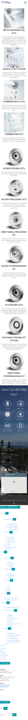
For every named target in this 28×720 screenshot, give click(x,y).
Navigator (10, 577)
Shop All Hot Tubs (9, 549)
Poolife (6, 628)
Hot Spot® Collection (13, 527)
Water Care (3, 602)
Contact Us (7, 441)
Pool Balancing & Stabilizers (14, 635)
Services (3, 645)
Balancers (10, 617)
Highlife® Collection (12, 524)
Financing (7, 419)
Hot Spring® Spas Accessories (12, 598)
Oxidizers (10, 622)
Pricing (7, 408)
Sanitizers (10, 625)
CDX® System (11, 620)
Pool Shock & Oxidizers (13, 640)
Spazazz (7, 643)
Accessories (4, 593)
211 (8, 588)
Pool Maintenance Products (14, 624)
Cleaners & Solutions (13, 618)
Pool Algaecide (11, 633)
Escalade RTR (11, 574)
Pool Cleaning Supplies (13, 638)
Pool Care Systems (12, 636)
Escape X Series (11, 540)
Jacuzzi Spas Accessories (10, 599)
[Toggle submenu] (7, 513)
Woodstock (10, 566)
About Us (3, 648)
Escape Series (11, 538)
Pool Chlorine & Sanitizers (14, 642)
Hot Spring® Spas (9, 519)
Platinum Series (11, 542)
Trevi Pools (7, 580)
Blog (2, 650)
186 (9, 587)
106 (9, 585)
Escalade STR (11, 575)
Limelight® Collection (13, 526)
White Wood (11, 564)
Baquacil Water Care (9, 610)
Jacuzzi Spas (7, 544)
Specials (20, 430)
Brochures (20, 408)
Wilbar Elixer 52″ (8, 590)
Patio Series (11, 537)
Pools (2, 552)
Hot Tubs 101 (20, 419)
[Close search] (5, 708)
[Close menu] (18, 507)
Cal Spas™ (7, 532)
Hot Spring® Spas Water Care (11, 607)
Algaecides (10, 615)
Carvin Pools (7, 558)
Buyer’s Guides (7, 430)
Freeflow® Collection (13, 529)
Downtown (10, 562)
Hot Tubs (3, 513)
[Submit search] (14, 714)
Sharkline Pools (8, 569)
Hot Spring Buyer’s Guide (10, 547)
